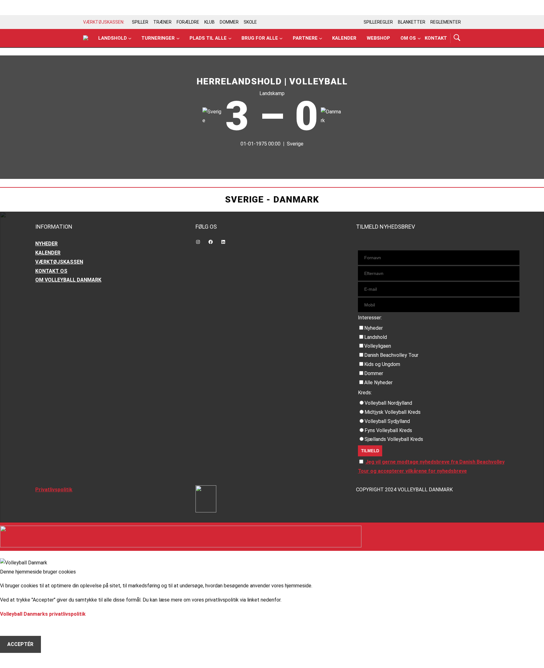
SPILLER (140, 22)
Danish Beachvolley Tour (391, 355)
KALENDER (47, 253)
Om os (408, 38)
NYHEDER (46, 244)
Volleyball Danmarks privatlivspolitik (43, 614)
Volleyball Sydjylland (387, 421)
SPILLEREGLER (378, 22)
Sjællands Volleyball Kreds (394, 439)
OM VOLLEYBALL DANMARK (68, 280)
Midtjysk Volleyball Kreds (393, 412)
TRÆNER (162, 22)
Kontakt (436, 38)
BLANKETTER (411, 22)
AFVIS (14, 627)
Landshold (112, 38)
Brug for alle (259, 38)
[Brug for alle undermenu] (130, 38)
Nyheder (373, 328)
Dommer (373, 373)
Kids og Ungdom (382, 364)
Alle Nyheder (378, 382)
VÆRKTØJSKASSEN (59, 262)
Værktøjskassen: (103, 22)
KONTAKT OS (51, 271)
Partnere (305, 38)
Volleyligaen (377, 346)
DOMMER (229, 22)
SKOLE (250, 22)
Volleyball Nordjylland (388, 403)
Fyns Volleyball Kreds (388, 430)
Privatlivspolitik (53, 490)
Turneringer (158, 38)
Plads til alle (208, 38)
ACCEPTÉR (20, 644)
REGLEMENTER (445, 22)
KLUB (209, 22)
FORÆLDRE (188, 22)
